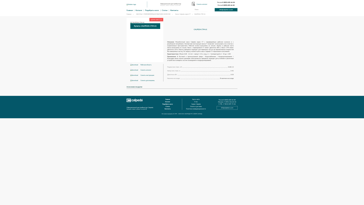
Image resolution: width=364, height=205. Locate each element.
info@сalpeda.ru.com (226, 9)
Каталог (139, 10)
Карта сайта (196, 99)
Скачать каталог (202, 4)
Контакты (174, 10)
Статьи (165, 10)
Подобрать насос (152, 10)
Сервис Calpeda (196, 104)
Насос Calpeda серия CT (183, 14)
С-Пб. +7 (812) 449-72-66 (227, 104)
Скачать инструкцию (147, 75)
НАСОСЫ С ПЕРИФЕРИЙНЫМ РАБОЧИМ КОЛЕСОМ (153, 14)
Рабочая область (145, 65)
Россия (226, 2)
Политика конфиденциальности (196, 109)
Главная (130, 10)
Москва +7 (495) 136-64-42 (227, 102)
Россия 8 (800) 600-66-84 (227, 100)
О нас (196, 101)
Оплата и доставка (196, 106)
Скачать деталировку (147, 80)
